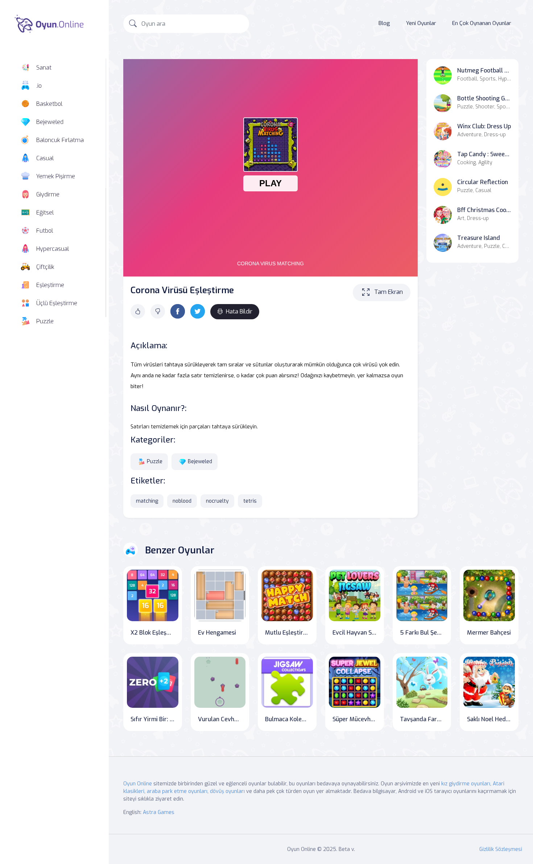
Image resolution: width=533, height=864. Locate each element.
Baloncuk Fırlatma (60, 140)
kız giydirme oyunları (465, 783)
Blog (384, 23)
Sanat (43, 67)
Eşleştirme (50, 285)
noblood (182, 501)
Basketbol (49, 104)
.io (39, 86)
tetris (250, 501)
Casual (45, 158)
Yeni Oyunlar (421, 23)
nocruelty (217, 501)
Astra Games (158, 812)
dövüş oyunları (227, 791)
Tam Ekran (388, 292)
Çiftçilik (45, 267)
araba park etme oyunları (177, 791)
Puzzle (45, 321)
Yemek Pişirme (55, 176)
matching (147, 501)
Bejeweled (49, 122)
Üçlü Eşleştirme (56, 303)
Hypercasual (52, 249)
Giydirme (47, 194)
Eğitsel (45, 212)
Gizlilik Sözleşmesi (500, 849)
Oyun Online (137, 783)
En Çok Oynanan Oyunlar (481, 23)
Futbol (44, 230)
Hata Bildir (239, 311)
